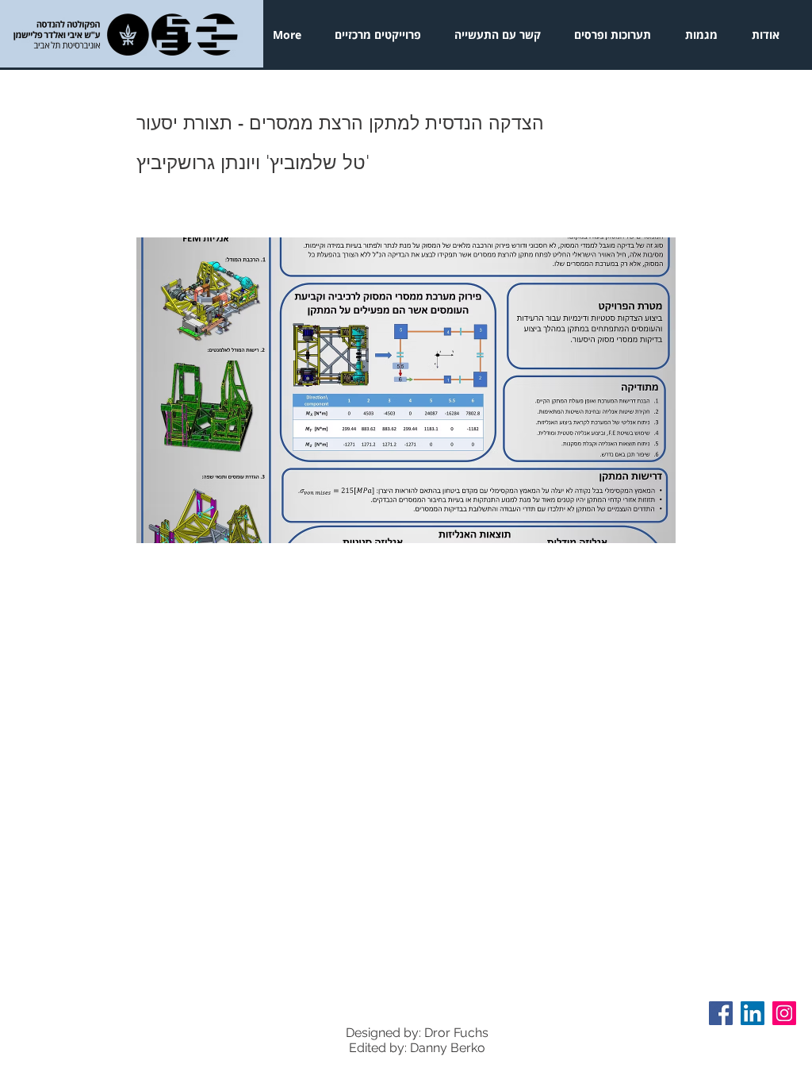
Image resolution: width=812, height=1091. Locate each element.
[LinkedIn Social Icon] (752, 1013)
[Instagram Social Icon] (784, 1013)
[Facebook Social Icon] (721, 1013)
